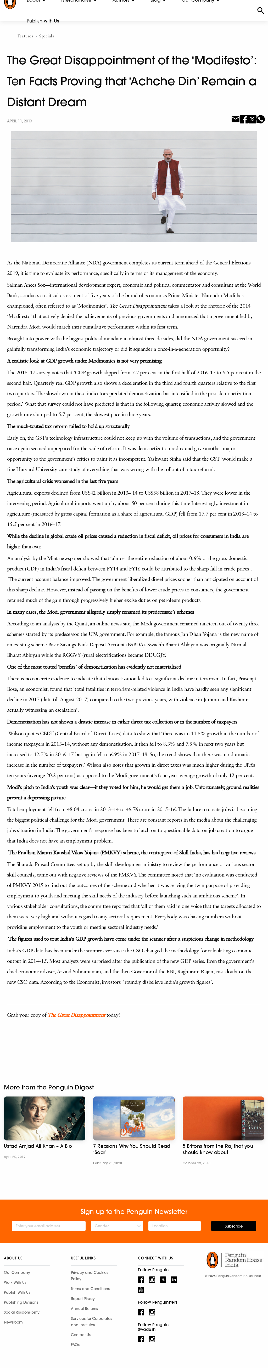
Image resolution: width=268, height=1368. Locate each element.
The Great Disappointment (76, 1015)
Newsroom (13, 1322)
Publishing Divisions (21, 1302)
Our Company (17, 1272)
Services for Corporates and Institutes (91, 1321)
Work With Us (15, 1282)
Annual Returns (84, 1308)
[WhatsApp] (260, 118)
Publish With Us (17, 1292)
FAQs (75, 1344)
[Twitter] (252, 118)
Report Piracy (83, 1298)
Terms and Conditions (90, 1288)
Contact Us (81, 1334)
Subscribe (234, 1226)
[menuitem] (43, 20)
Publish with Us (43, 21)
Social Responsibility (22, 1312)
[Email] (235, 118)
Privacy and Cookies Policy (89, 1275)
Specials (46, 36)
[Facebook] (244, 118)
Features (25, 36)
